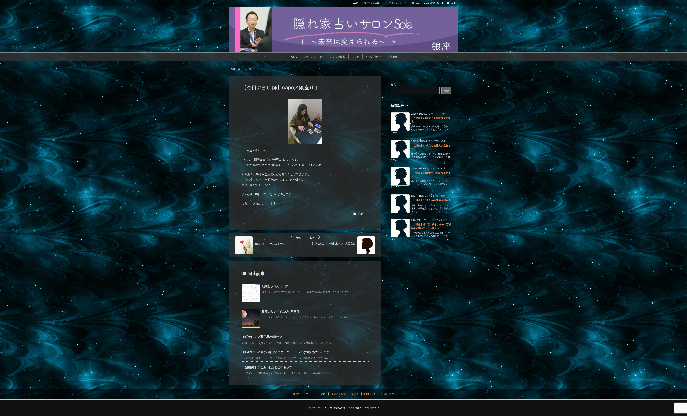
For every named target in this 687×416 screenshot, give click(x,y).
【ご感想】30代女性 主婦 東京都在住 (430, 200)
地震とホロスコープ (275, 286)
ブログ (402, 3)
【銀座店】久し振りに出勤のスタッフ (267, 367)
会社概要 (430, 3)
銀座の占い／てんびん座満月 (280, 311)
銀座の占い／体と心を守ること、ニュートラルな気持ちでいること (286, 352)
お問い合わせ (416, 3)
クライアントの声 (370, 3)
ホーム (236, 68)
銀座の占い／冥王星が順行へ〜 (263, 337)
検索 (393, 84)
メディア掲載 (389, 3)
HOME (355, 3)
